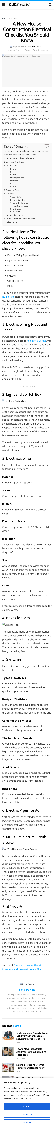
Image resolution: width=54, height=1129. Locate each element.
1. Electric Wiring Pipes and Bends (19, 158)
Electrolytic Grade (17, 178)
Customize (27, 1114)
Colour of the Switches (19, 203)
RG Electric (8, 296)
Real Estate (13, 18)
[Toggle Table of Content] (45, 146)
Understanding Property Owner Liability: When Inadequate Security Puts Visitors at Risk (32, 1035)
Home (4, 18)
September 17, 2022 (15, 50)
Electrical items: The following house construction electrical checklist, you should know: (26, 153)
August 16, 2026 (22, 1043)
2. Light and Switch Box (14, 161)
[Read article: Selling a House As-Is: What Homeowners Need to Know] (8, 1067)
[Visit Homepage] (27, 4)
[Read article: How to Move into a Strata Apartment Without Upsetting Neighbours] (8, 1051)
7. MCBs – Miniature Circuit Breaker (19, 218)
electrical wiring (37, 340)
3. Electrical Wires (12, 165)
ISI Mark (13, 175)
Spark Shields (15, 209)
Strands (13, 172)
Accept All (27, 1106)
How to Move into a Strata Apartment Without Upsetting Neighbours (31, 1051)
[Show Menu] (3, 4)
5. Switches (9, 193)
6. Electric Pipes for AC (14, 215)
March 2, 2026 (21, 1072)
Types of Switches (17, 197)
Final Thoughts (13, 222)
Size (12, 184)
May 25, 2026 (20, 1059)
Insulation (14, 181)
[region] (27, 1103)
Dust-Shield (15, 212)
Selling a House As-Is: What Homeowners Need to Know (30, 1066)
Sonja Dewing (34, 46)
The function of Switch (19, 206)
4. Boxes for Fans (11, 190)
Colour (13, 186)
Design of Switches (17, 200)
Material (13, 169)
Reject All (27, 1122)
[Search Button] (50, 4)
